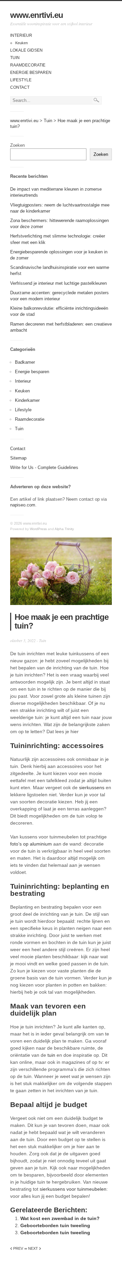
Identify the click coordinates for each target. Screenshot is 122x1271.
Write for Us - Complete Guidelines (44, 467)
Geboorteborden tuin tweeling (55, 1225)
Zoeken (17, 145)
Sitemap (18, 458)
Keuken (21, 43)
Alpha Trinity (64, 529)
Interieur (21, 35)
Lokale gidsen (26, 50)
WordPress (38, 529)
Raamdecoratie (27, 65)
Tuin (15, 57)
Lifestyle (21, 80)
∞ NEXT (32, 1248)
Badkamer (25, 362)
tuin (51, 1055)
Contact (19, 87)
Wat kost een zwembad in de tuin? (60, 1218)
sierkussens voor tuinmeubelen (73, 1189)
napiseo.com (22, 504)
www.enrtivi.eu (36, 15)
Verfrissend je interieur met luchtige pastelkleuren (58, 283)
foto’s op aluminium (31, 844)
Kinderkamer (27, 400)
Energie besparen (31, 72)
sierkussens (91, 787)
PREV (16, 1248)
